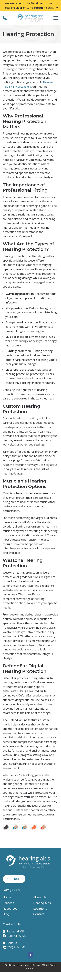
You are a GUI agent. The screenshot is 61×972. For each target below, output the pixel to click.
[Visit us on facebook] (30, 955)
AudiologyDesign (31, 965)
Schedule (14, 879)
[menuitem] (15, 897)
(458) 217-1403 (16, 947)
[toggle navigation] (56, 18)
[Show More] (57, 7)
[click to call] (5, 18)
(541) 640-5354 (16, 936)
